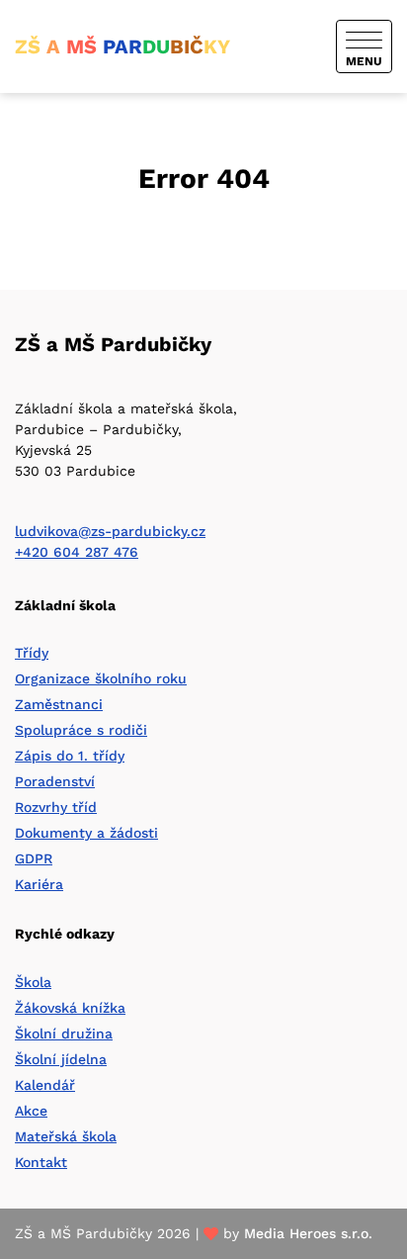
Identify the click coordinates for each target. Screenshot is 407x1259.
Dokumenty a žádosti (86, 833)
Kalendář (45, 1085)
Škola (33, 982)
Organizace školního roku (101, 678)
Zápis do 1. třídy (69, 756)
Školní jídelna (61, 1059)
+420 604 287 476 (76, 552)
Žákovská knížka (70, 1008)
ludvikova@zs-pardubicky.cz (110, 531)
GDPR (33, 858)
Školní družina (64, 1033)
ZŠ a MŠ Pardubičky (113, 344)
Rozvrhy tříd (56, 807)
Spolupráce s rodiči (81, 730)
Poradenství (55, 781)
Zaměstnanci (59, 704)
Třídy (31, 653)
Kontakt (41, 1162)
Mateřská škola (66, 1136)
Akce (31, 1111)
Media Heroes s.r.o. (308, 1233)
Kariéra (39, 884)
